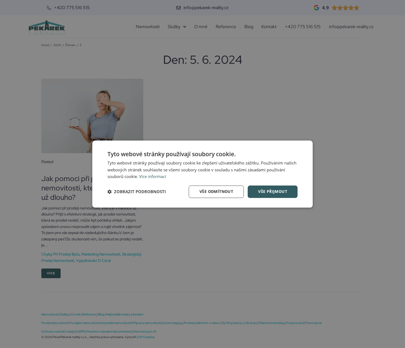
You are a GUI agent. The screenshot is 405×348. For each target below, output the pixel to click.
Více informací (152, 176)
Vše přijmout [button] (272, 191)
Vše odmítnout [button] (216, 191)
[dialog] (202, 174)
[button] (136, 191)
